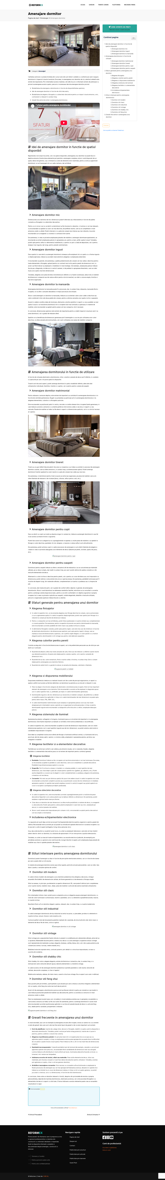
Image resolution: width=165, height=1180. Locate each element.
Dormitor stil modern (118, 100)
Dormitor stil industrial (119, 105)
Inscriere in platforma (109, 1147)
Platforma (116, 5)
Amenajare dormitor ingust (121, 51)
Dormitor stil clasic (118, 102)
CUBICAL (46, 1176)
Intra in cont (107, 1150)
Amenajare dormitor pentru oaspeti (123, 68)
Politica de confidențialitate (41, 1164)
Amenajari (45, 18)
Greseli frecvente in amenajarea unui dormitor (118, 116)
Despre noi (73, 1141)
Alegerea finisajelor (118, 76)
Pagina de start (33, 18)
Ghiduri (91, 5)
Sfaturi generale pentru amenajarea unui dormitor (119, 72)
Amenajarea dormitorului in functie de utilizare (118, 57)
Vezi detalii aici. (73, 1108)
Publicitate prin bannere (78, 1158)
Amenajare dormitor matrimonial (122, 61)
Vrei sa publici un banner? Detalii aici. (113, 130)
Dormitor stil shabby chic (120, 110)
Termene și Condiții (38, 1156)
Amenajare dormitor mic (120, 49)
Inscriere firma (129, 5)
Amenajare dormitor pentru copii (122, 66)
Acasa (83, 5)
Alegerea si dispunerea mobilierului (123, 80)
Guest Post (73, 1163)
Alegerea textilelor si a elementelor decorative (123, 86)
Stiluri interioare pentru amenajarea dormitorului (117, 96)
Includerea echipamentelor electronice (121, 91)
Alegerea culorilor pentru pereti (122, 78)
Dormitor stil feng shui (119, 112)
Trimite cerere (103, 5)
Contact (72, 1145)
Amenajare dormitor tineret (121, 63)
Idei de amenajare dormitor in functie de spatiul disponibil (119, 45)
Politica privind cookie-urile (41, 1160)
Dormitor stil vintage (119, 107)
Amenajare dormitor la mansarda (122, 54)
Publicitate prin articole (77, 1154)
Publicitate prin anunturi (78, 1150)
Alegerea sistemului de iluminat (122, 83)
